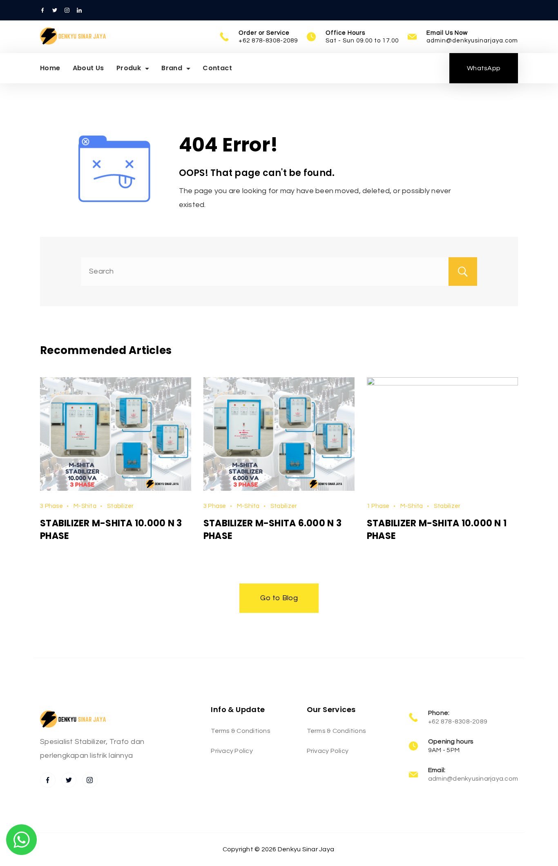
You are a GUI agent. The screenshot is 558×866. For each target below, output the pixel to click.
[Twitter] (54, 10)
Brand (171, 68)
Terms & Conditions (240, 731)
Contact (217, 68)
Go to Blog (279, 598)
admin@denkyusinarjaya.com (472, 41)
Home (50, 68)
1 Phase (378, 506)
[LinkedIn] (79, 10)
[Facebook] (42, 10)
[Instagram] (67, 10)
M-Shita (85, 506)
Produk (128, 68)
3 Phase (51, 506)
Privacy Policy (232, 751)
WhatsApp (483, 68)
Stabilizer (120, 506)
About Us (88, 68)
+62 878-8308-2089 (268, 41)
